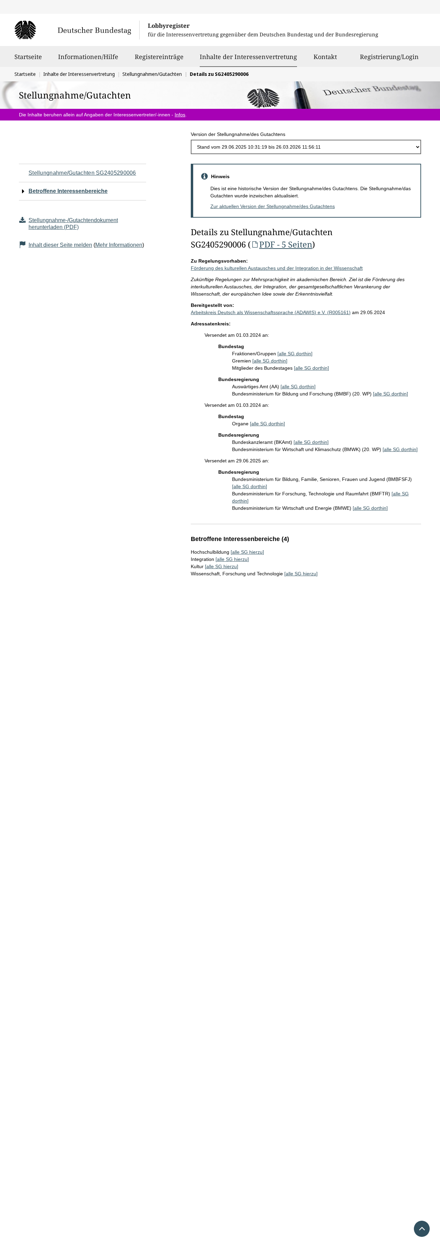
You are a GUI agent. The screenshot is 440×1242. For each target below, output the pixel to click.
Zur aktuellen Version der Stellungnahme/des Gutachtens (272, 206)
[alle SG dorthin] (294, 353)
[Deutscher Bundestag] (76, 30)
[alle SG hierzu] (247, 552)
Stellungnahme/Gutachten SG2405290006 (82, 173)
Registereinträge (159, 57)
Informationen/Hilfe (88, 57)
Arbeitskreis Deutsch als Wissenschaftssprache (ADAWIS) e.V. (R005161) (271, 312)
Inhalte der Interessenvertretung (248, 56)
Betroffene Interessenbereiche (68, 191)
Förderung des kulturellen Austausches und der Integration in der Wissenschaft (277, 268)
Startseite (28, 57)
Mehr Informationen (118, 245)
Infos (180, 114)
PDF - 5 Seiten (285, 244)
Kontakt (325, 57)
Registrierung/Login (389, 57)
